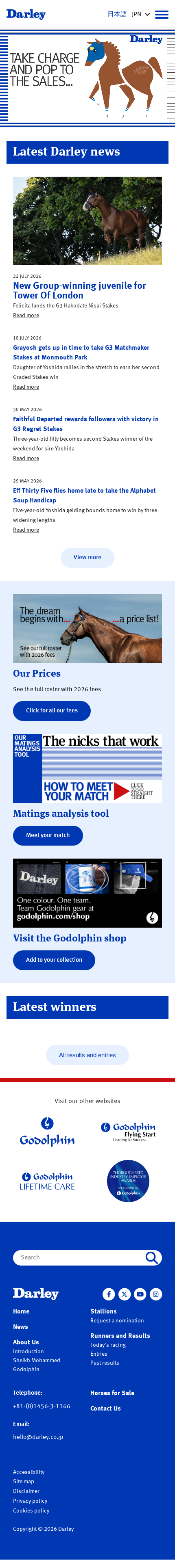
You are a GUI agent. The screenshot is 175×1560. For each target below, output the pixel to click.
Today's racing (108, 1345)
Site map (23, 1481)
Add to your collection (54, 960)
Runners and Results (120, 1336)
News (20, 1327)
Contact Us (105, 1409)
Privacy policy (30, 1501)
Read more (26, 315)
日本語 (117, 14)
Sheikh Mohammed (36, 1360)
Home (21, 1312)
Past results (104, 1363)
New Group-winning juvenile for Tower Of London (79, 291)
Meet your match (48, 836)
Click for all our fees (52, 711)
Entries (98, 1354)
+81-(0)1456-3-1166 (41, 1407)
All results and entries (87, 1055)
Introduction (28, 1351)
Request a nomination (117, 1321)
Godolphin (26, 1369)
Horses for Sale (112, 1393)
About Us (26, 1342)
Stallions (103, 1312)
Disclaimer (26, 1491)
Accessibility (28, 1472)
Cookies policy (31, 1511)
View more (87, 558)
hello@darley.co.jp (38, 1438)
